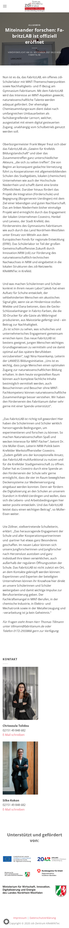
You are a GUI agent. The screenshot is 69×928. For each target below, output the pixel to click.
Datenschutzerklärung (43, 918)
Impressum (20, 918)
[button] (6, 921)
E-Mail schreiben (14, 735)
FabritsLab (34, 54)
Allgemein (34, 25)
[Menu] (5, 6)
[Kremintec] (34, 6)
